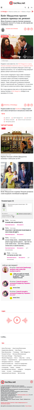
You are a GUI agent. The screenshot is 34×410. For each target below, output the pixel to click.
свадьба (20, 369)
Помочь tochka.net (14, 11)
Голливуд (16, 352)
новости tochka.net (7, 363)
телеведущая (17, 371)
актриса (4, 360)
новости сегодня (7, 365)
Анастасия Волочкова (19, 348)
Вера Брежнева (6, 352)
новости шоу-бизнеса (24, 119)
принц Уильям (9, 119)
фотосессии (21, 373)
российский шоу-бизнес (9, 369)
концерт (17, 361)
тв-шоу (9, 371)
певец (12, 367)
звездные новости (7, 361)
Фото (15, 358)
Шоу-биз (28, 117)
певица (18, 367)
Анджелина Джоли (7, 350)
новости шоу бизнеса (20, 365)
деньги (7, 117)
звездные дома (10, 121)
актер (28, 358)
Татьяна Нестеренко (12, 28)
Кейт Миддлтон (16, 91)
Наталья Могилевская (19, 354)
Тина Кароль (18, 356)
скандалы (28, 369)
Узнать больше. (28, 405)
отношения (5, 367)
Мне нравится (20, 224)
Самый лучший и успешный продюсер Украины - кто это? (20, 283)
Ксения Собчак (6, 354)
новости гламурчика (21, 363)
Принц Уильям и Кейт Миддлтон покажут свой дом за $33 (14, 158)
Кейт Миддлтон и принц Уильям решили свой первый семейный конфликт (17, 193)
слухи (3, 371)
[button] (28, 7)
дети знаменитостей (25, 360)
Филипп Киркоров (7, 358)
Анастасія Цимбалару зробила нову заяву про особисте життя (20, 269)
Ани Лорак (18, 350)
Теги (3, 343)
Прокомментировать (10, 224)
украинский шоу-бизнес (9, 373)
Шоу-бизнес (5, 36)
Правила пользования (5, 402)
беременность (13, 360)
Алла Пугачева (6, 348)
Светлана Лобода (7, 356)
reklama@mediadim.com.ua (23, 394)
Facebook (18, 108)
